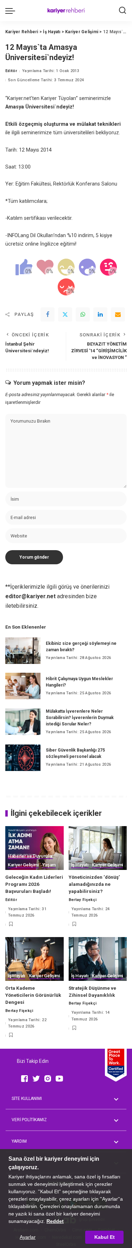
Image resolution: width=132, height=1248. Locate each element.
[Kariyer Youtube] (59, 1078)
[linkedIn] (100, 314)
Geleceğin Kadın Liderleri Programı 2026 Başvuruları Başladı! (34, 884)
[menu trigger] (12, 10)
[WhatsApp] (83, 314)
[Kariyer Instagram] (47, 1078)
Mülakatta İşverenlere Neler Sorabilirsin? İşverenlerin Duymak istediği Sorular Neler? (80, 717)
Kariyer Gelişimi (23, 865)
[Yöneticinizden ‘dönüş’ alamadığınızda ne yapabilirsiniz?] (98, 848)
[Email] (118, 314)
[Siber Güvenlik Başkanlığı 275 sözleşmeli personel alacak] (22, 757)
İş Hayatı (80, 865)
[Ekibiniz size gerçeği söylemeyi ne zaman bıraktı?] (22, 650)
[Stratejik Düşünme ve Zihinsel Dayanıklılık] (98, 959)
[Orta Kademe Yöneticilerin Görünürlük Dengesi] (34, 959)
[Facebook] (47, 314)
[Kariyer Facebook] (24, 1078)
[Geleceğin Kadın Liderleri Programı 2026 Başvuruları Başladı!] (34, 848)
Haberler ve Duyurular (30, 856)
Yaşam (49, 865)
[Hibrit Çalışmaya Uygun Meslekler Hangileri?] (22, 686)
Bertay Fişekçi (83, 899)
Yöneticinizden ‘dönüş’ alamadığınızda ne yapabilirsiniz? (94, 884)
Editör (11, 71)
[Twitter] (65, 314)
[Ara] (122, 10)
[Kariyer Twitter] (36, 1078)
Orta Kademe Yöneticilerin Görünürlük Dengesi (33, 995)
